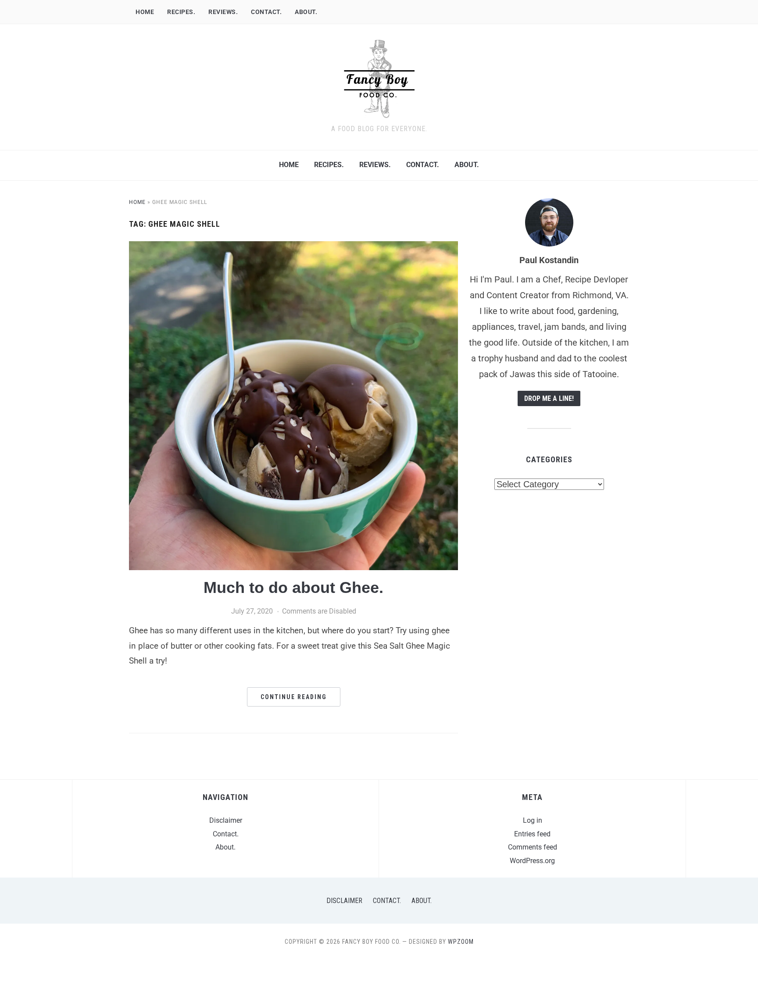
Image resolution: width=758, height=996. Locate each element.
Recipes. (181, 11)
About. (306, 11)
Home (145, 11)
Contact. (266, 11)
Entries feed (532, 834)
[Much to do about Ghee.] (293, 247)
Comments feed (532, 847)
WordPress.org (532, 861)
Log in (532, 820)
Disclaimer (225, 820)
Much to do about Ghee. (293, 587)
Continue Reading (294, 696)
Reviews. (223, 11)
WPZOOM (461, 941)
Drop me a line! (549, 398)
